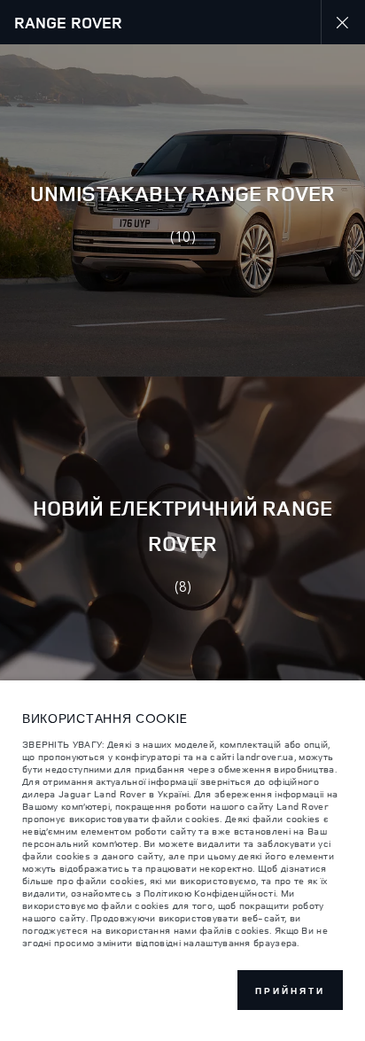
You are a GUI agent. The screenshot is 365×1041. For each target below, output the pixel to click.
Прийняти (290, 990)
